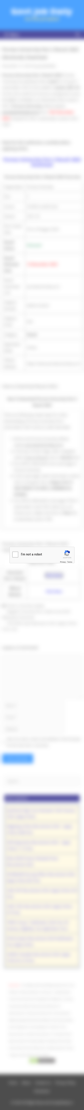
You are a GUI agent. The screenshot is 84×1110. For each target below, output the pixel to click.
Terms (69, 562)
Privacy (63, 562)
